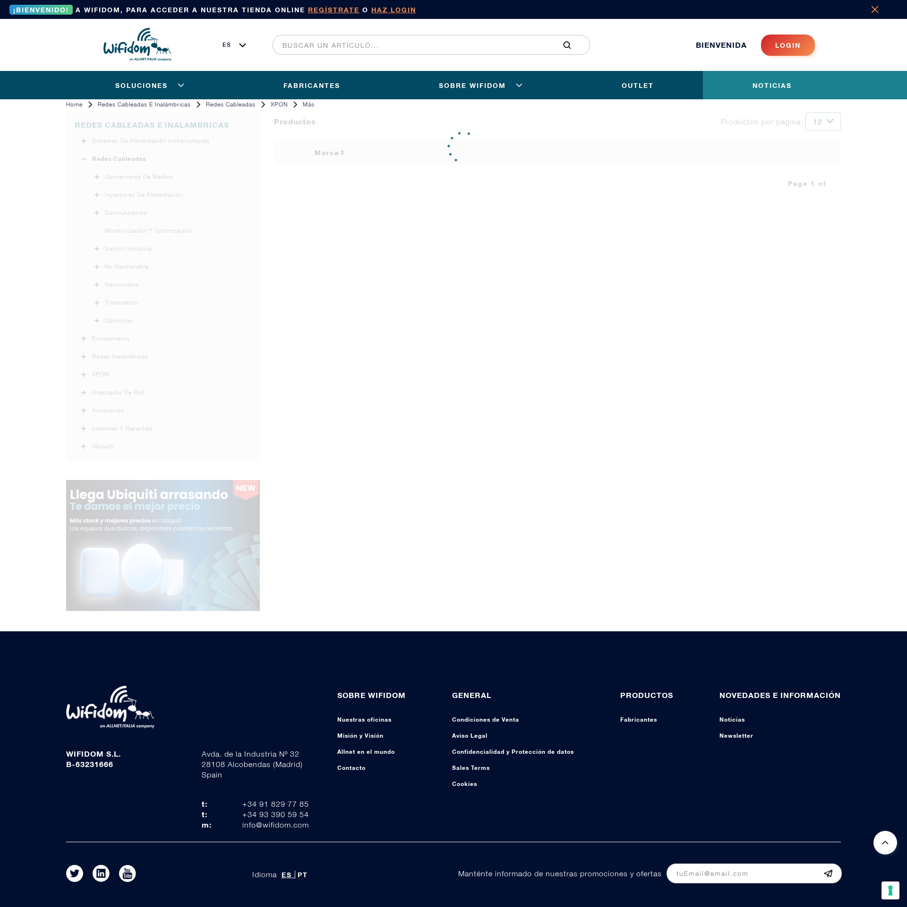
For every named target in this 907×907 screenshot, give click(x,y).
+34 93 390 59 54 (275, 814)
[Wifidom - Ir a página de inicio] (137, 58)
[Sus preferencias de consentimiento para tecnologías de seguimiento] (890, 890)
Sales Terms (471, 767)
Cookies (464, 783)
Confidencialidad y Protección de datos (513, 751)
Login (788, 45)
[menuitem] (426, 45)
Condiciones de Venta (485, 719)
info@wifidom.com (275, 824)
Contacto (351, 767)
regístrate (333, 10)
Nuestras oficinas (364, 719)
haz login (393, 10)
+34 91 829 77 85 (275, 804)
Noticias (732, 719)
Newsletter (736, 735)
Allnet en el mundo (366, 751)
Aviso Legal (470, 735)
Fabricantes (638, 719)
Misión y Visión (360, 735)
